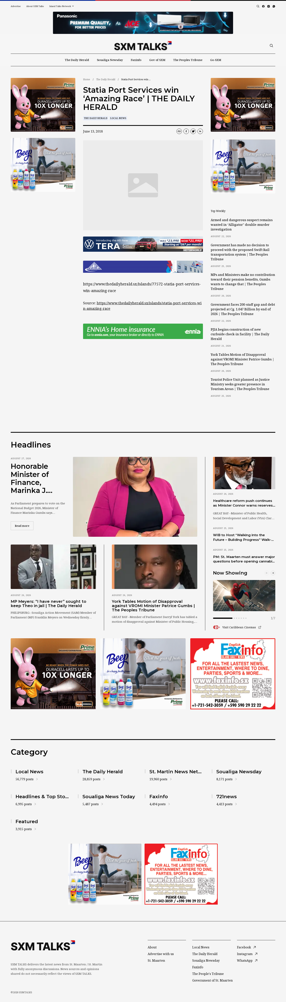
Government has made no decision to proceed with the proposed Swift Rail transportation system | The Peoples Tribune (240, 252)
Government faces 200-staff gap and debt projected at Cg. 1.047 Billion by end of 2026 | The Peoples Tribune (243, 309)
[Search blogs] (258, 6)
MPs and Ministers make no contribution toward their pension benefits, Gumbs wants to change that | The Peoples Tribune (243, 282)
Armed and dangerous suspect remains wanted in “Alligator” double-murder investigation (242, 224)
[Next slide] (273, 573)
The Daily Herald (77, 60)
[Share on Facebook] (186, 131)
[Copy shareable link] (179, 131)
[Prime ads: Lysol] (43, 105)
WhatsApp (245, 960)
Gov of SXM (157, 60)
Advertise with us (161, 954)
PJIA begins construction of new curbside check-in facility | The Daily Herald (240, 334)
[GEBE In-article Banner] (143, 267)
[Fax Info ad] (232, 673)
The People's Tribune (208, 974)
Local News (118, 118)
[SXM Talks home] (143, 45)
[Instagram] (268, 6)
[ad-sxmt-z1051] (43, 165)
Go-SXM (215, 60)
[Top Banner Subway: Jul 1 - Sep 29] (143, 23)
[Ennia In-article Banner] (143, 331)
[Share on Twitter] (193, 131)
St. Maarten (156, 960)
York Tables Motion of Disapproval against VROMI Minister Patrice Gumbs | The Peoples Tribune (242, 359)
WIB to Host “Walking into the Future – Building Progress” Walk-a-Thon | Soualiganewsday (244, 537)
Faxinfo (136, 60)
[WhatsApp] (273, 6)
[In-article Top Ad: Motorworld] (143, 244)
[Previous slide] (266, 573)
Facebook (244, 947)
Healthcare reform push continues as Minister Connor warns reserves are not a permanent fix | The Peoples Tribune (243, 503)
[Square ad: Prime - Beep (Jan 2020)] (142, 673)
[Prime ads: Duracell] (53, 673)
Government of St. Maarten (212, 980)
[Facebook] (263, 6)
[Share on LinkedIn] (200, 131)
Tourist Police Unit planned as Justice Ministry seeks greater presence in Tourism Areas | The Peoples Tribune (240, 384)
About (152, 947)
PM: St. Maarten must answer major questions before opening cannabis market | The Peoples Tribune (244, 559)
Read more (24, 526)
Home (86, 79)
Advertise (16, 6)
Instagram (245, 954)
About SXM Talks (35, 6)
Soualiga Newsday (110, 60)
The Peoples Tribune (187, 60)
